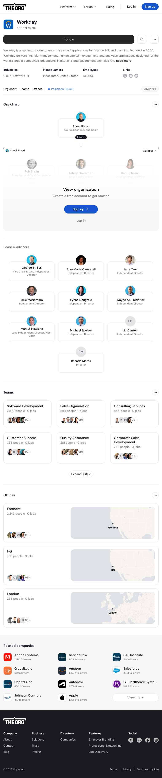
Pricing (36, 752)
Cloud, (7, 76)
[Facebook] (147, 740)
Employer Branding (101, 739)
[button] (81, 128)
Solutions (38, 739)
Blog (6, 752)
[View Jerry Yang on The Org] (130, 260)
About (7, 739)
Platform (66, 7)
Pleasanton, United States (60, 76)
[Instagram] (156, 740)
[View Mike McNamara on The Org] (31, 291)
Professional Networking (105, 745)
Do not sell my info (148, 769)
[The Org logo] (14, 721)
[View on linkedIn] (131, 76)
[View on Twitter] (125, 76)
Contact (8, 745)
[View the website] (136, 76)
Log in (131, 6)
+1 (27, 76)
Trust (35, 745)
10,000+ (89, 76)
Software (19, 76)
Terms (113, 769)
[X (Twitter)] (130, 740)
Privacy (127, 769)
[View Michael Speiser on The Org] (81, 321)
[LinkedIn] (139, 740)
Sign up (150, 6)
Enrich (88, 7)
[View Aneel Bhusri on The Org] (81, 117)
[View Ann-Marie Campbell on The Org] (81, 260)
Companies (68, 739)
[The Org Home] (14, 7)
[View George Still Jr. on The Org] (31, 260)
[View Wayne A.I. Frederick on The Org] (130, 291)
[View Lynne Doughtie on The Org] (81, 291)
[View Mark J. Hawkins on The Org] (31, 321)
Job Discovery (98, 752)
